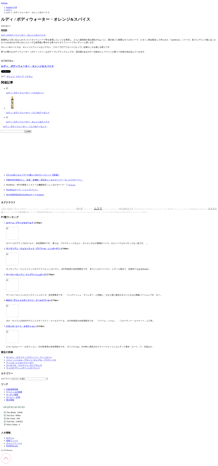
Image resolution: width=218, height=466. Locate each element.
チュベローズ (91, 212)
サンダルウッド (126, 209)
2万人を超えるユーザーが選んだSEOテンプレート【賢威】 (32, 175)
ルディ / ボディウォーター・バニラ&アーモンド (27, 113)
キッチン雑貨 (12, 395)
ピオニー (63, 212)
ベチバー (86, 209)
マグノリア (33, 212)
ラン (141, 212)
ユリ (174, 209)
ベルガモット (23, 212)
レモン (47, 209)
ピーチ (170, 209)
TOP (11, 7)
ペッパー (30, 209)
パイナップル (60, 209)
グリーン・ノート (38, 209)
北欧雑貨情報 (12, 389)
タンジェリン (158, 209)
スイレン (105, 209)
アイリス (52, 209)
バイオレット (202, 209)
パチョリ (16, 209)
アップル (14, 212)
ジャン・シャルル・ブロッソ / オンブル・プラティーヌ (31, 360)
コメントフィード (14, 443)
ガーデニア (7, 212)
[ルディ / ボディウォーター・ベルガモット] (7, 88)
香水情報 (10, 400)
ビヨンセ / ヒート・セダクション (21, 326)
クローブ (20, 76)
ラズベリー (150, 209)
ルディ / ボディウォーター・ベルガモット (25, 93)
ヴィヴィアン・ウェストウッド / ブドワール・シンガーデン (33, 248)
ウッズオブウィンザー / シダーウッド (23, 368)
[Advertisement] (20, 155)
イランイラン (100, 212)
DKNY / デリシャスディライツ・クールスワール (28, 300)
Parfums (4, 3)
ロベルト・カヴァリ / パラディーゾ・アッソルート (29, 357)
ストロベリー (135, 212)
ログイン (10, 438)
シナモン (29, 76)
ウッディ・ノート (70, 209)
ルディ (4, 30)
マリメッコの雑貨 (14, 392)
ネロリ (165, 209)
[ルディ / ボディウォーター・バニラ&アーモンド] (12, 108)
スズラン (23, 209)
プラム (91, 209)
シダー (3, 209)
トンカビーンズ (114, 209)
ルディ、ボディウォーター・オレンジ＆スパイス (27, 66)
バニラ (9, 209)
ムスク (98, 208)
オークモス (56, 212)
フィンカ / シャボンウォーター (20, 363)
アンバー (41, 212)
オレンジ (11, 76)
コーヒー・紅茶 (13, 397)
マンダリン (194, 209)
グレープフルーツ (116, 212)
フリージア (126, 212)
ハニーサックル (82, 212)
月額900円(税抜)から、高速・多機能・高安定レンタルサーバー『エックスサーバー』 (44, 180)
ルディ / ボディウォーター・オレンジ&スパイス (27, 122)
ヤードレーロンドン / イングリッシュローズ (26, 274)
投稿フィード (12, 441)
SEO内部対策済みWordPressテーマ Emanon (25, 195)
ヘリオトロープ (71, 212)
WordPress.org (12, 446)
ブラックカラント (140, 209)
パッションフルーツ (183, 209)
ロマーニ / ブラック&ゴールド (19, 223)
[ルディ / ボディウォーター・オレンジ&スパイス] (7, 117)
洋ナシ (145, 212)
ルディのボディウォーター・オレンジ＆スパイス (23, 35)
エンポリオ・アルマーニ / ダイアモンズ (24, 365)
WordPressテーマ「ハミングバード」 (22, 190)
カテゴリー (6, 379)
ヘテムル (71, 185)
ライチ (107, 212)
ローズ (79, 208)
